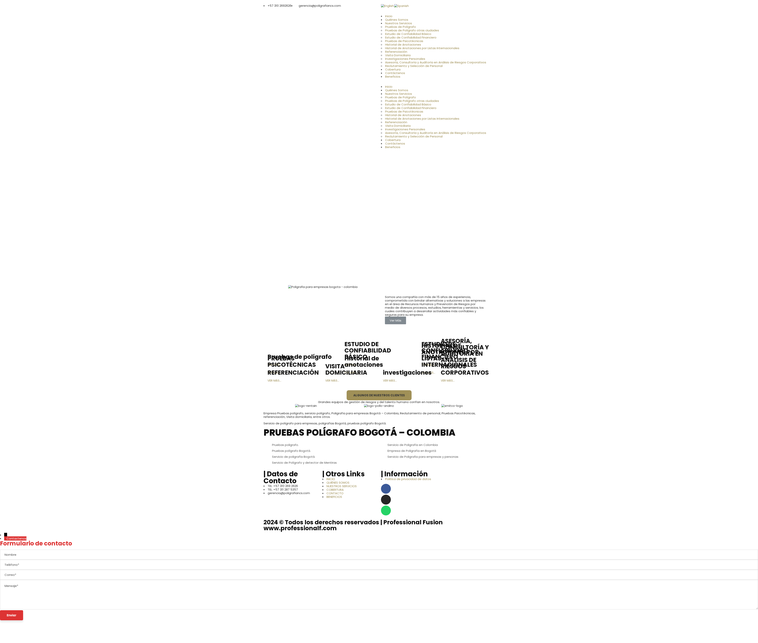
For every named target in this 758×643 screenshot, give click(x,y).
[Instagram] (386, 500)
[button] (437, 83)
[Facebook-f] (386, 489)
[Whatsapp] (386, 510)
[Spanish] (401, 6)
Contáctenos (395, 73)
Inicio (388, 16)
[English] (387, 6)
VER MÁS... (274, 380)
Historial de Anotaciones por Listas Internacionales (422, 48)
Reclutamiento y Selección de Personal (414, 66)
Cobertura (393, 69)
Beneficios (392, 76)
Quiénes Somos (396, 20)
